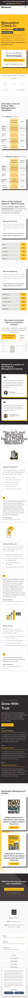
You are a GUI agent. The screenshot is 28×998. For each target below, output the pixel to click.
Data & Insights (14, 958)
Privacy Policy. (19, 980)
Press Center (14, 964)
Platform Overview (21, 336)
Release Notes (14, 967)
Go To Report (17, 3)
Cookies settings (14, 989)
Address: (14, 926)
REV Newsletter (14, 961)
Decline (19, 992)
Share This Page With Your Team (14, 64)
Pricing (14, 955)
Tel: (14, 918)
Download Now (14, 827)
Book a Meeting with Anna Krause (14, 60)
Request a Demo (7, 725)
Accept (9, 992)
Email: (14, 921)
